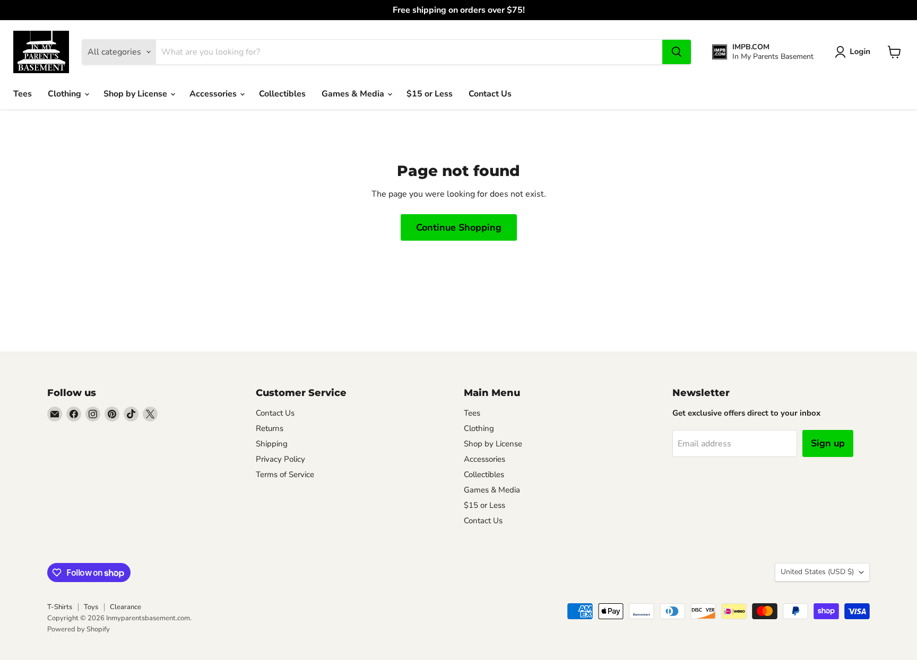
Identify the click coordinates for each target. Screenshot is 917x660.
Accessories (214, 94)
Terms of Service (285, 474)
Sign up (828, 443)
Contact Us (490, 94)
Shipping (272, 443)
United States (817, 572)
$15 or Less (429, 94)
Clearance (125, 607)
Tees (22, 94)
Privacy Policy (280, 459)
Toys (91, 607)
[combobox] (409, 52)
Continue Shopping (458, 227)
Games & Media (354, 94)
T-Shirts (59, 607)
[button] (855, 52)
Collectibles (282, 94)
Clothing (65, 94)
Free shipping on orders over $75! (459, 10)
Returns (269, 428)
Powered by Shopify (78, 629)
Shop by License (136, 94)
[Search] (676, 52)
